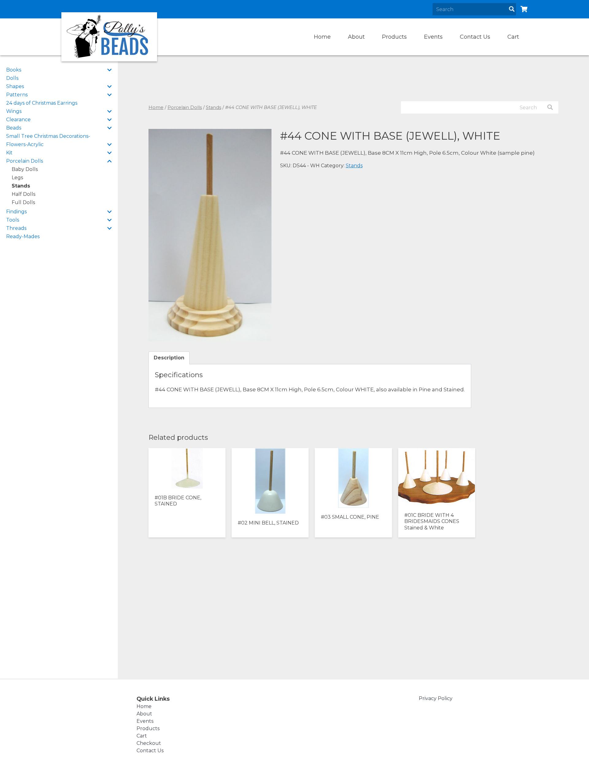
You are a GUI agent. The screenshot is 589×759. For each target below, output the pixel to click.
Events (433, 36)
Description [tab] (169, 358)
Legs (17, 177)
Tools (12, 220)
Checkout (149, 743)
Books (13, 70)
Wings (13, 111)
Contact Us (475, 36)
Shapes (15, 86)
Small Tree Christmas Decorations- (48, 136)
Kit (9, 153)
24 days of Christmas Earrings (41, 103)
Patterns (17, 95)
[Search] (511, 9)
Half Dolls (23, 194)
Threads (16, 228)
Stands (21, 186)
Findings (16, 212)
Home (322, 36)
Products (394, 36)
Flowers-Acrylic (25, 144)
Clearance (18, 119)
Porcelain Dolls (24, 161)
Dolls (12, 78)
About (356, 36)
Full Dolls (23, 202)
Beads (13, 128)
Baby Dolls (25, 169)
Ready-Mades (23, 236)
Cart (513, 36)
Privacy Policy (435, 698)
